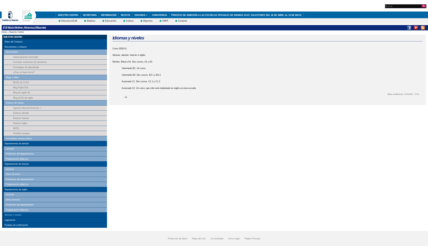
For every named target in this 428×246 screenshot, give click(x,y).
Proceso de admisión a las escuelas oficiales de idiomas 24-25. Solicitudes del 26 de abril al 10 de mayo (236, 15)
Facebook (409, 28)
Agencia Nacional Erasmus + (27, 108)
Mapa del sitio (199, 238)
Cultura (129, 21)
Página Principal (252, 238)
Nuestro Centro (68, 15)
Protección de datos (177, 238)
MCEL (16, 128)
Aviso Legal (234, 238)
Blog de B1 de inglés (23, 98)
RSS (423, 28)
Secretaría (90, 15)
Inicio (4, 32)
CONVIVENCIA (159, 15)
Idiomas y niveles (13, 215)
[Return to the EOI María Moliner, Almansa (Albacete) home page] (27, 22)
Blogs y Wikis (12, 77)
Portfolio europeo (21, 133)
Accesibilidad (216, 238)
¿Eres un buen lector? (24, 72)
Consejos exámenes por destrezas (30, 62)
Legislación (10, 220)
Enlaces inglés (20, 123)
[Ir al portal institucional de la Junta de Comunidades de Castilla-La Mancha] (14, 22)
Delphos (91, 21)
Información (108, 15)
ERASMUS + (141, 15)
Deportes (147, 21)
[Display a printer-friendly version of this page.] (125, 97)
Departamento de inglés (16, 189)
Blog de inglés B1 (21, 92)
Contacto (182, 21)
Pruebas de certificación (16, 225)
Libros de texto (13, 174)
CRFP (165, 21)
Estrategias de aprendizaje (26, 67)
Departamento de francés (17, 164)
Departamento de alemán (17, 143)
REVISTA (125, 15)
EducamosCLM (69, 21)
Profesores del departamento (20, 153)
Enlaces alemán (21, 113)
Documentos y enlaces (16, 47)
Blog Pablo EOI (20, 87)
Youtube (416, 28)
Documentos (12, 52)
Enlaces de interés (15, 103)
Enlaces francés (21, 118)
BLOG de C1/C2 (21, 82)
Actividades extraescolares (19, 138)
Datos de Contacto (14, 41)
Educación (110, 21)
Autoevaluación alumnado (25, 57)
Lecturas (10, 148)
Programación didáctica (17, 159)
